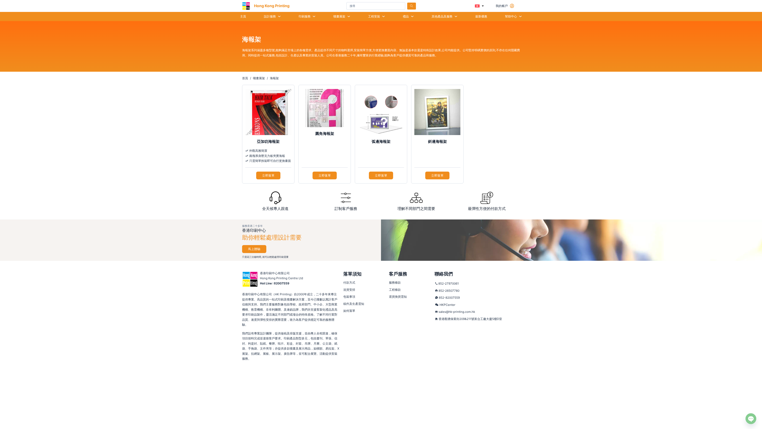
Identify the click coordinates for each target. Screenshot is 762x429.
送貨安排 (349, 290)
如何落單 (349, 311)
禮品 (406, 16)
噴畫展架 (339, 16)
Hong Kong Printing (272, 6)
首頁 (245, 78)
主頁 (243, 16)
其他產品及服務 (442, 16)
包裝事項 (349, 297)
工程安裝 (374, 16)
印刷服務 (305, 16)
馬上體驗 (254, 249)
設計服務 (270, 16)
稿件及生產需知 (353, 304)
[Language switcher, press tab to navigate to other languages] (479, 6)
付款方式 (349, 282)
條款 (395, 282)
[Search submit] (411, 6)
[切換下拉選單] (279, 16)
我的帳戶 (502, 6)
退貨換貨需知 (398, 297)
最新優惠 (481, 16)
